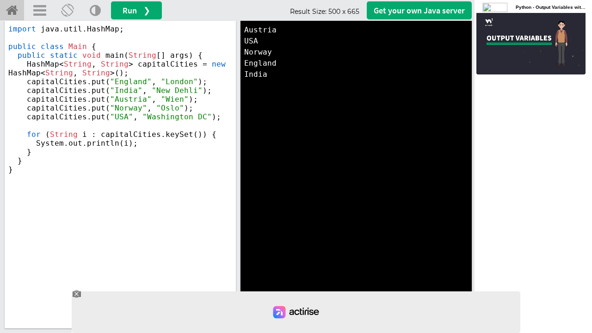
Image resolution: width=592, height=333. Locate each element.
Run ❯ (136, 10)
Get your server (419, 10)
